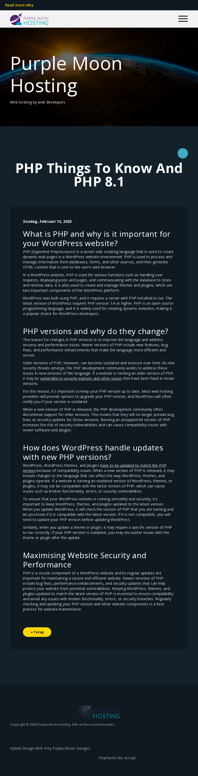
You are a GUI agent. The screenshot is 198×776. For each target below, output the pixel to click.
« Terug (37, 632)
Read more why (20, 5)
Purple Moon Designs (71, 748)
